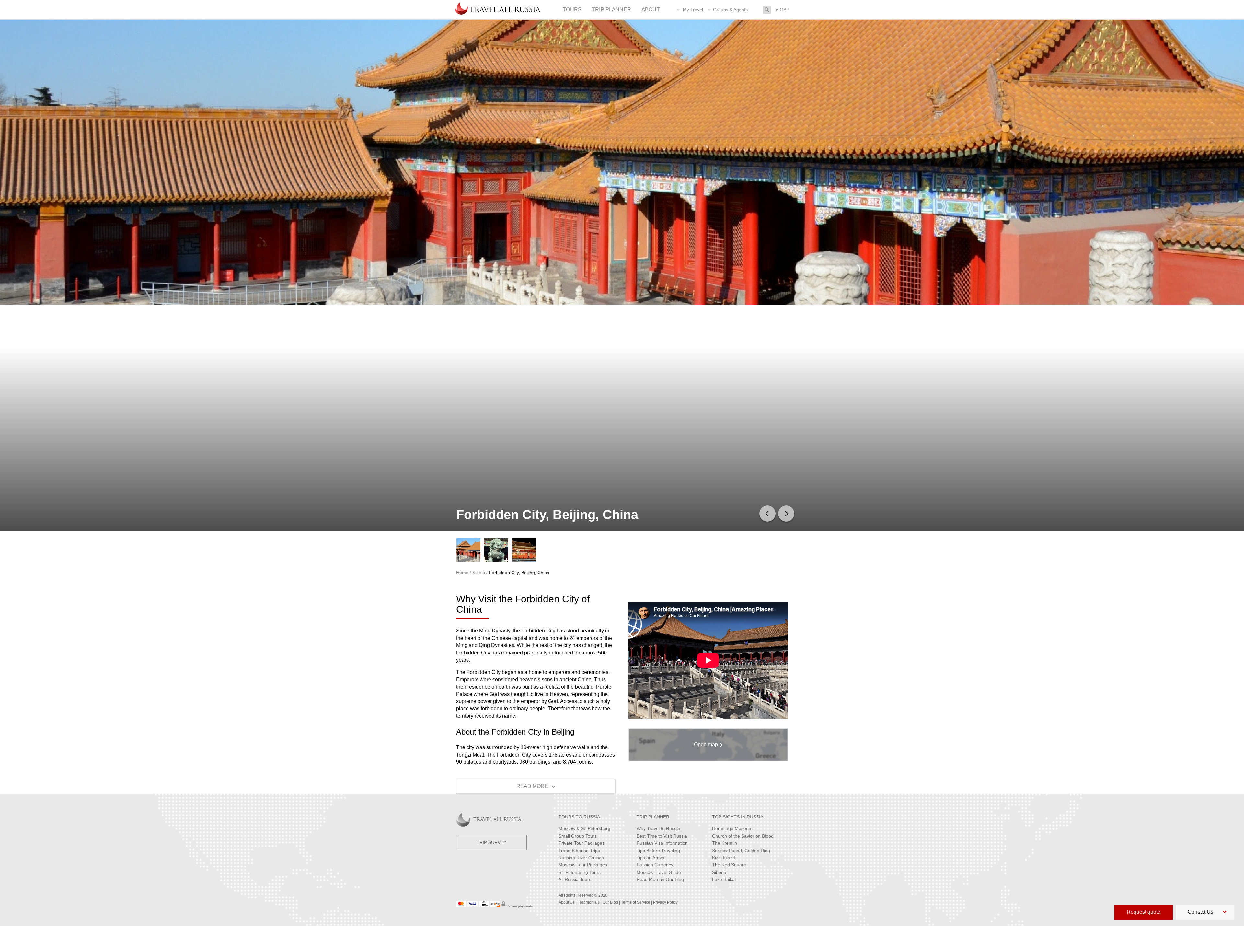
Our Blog (610, 902)
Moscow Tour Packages (583, 864)
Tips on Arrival (651, 857)
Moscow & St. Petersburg (584, 828)
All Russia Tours (575, 879)
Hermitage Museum (732, 828)
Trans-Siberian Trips (579, 850)
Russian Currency (655, 864)
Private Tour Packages (582, 843)
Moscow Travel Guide (659, 872)
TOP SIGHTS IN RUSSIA (737, 816)
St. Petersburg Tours (580, 872)
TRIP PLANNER (653, 816)
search (767, 9)
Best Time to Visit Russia (662, 836)
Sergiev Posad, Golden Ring (741, 850)
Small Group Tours (578, 836)
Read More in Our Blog (660, 879)
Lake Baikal (724, 879)
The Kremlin (724, 843)
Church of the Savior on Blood (743, 836)
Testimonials (589, 902)
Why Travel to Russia (658, 828)
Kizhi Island (723, 857)
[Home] (461, 9)
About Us (567, 902)
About (650, 9)
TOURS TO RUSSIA (579, 816)
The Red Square (729, 864)
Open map (706, 744)
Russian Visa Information (662, 843)
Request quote (1143, 912)
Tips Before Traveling (658, 850)
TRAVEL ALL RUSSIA (497, 819)
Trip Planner (611, 9)
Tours (572, 9)
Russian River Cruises (581, 857)
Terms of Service (635, 902)
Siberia (719, 872)
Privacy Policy (665, 902)
